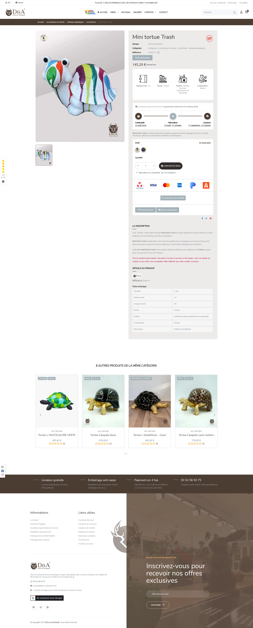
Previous (39, 414)
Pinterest (210, 218)
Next (213, 414)
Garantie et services (87, 524)
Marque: (135, 44)
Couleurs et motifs (86, 528)
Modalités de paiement (40, 532)
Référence (136, 52)
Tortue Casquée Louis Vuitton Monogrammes (196, 435)
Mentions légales (38, 524)
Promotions (83, 540)
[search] (234, 12)
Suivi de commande (218, 3)
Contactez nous (172, 166)
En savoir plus (205, 143)
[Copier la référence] (158, 52)
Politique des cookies (39, 540)
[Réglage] (241, 12)
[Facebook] (33, 607)
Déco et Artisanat (155, 44)
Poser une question (168, 210)
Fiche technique (142, 58)
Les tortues (182, 48)
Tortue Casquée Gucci (103, 435)
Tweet (206, 218)
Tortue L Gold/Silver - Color (149, 435)
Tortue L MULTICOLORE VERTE (57, 435)
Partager (202, 218)
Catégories (152, 48)
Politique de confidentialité (42, 536)
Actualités (243, 3)
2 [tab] (127, 453)
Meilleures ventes (86, 532)
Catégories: (137, 48)
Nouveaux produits (86, 536)
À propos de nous (86, 520)
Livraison (34, 520)
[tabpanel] (57, 413)
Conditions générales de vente (44, 528)
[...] (72, 577)
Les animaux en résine (168, 48)
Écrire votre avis (146, 210)
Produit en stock (85, 544)
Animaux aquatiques (197, 48)
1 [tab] (125, 453)
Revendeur (232, 3)
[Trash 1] (137, 150)
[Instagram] (40, 607)
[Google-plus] (47, 607)
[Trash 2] (143, 150)
